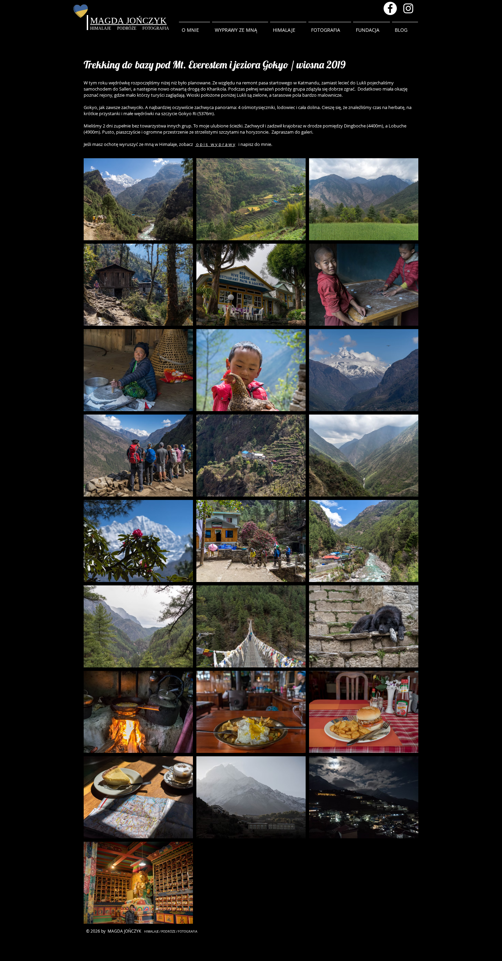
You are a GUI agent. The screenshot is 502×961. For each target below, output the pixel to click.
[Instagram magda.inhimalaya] (408, 8)
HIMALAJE (103, 28)
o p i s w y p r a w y (215, 144)
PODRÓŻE (129, 28)
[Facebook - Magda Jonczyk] (390, 8)
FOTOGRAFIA (155, 28)
